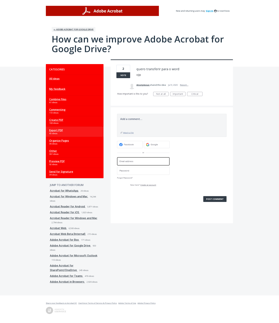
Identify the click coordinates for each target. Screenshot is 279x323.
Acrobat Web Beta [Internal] (68, 234)
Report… (184, 84)
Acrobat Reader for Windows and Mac (73, 218)
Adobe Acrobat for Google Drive (70, 245)
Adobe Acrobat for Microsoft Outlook (73, 255)
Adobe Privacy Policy (147, 303)
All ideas (54, 78)
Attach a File (128, 132)
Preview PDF (57, 161)
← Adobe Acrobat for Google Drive (73, 29)
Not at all (162, 94)
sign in (209, 10)
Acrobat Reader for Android (68, 206)
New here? (143, 185)
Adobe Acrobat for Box (64, 239)
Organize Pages (59, 140)
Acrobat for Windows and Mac (69, 196)
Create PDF (56, 120)
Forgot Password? (125, 178)
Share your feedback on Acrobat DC (61, 303)
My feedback (57, 89)
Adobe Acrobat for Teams (66, 276)
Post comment (215, 199)
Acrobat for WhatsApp (64, 190)
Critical (196, 94)
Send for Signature (61, 171)
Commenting (57, 109)
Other (53, 151)
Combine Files (57, 99)
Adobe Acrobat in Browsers (67, 281)
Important (179, 94)
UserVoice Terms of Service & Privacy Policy (97, 303)
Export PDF (56, 130)
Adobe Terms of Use (127, 303)
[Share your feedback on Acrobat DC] (102, 11)
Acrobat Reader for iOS (65, 212)
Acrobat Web (58, 228)
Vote (123, 75)
